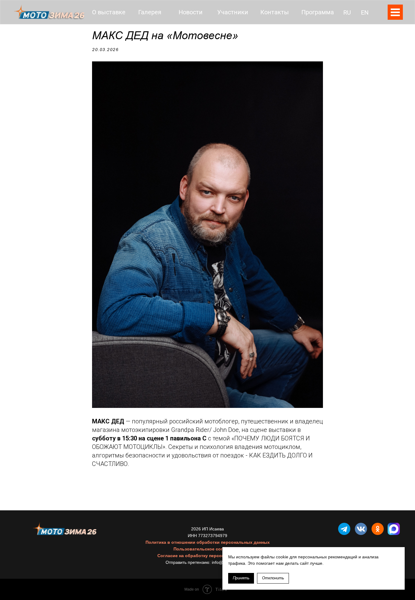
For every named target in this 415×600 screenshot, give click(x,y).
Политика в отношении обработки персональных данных (208, 542)
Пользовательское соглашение (207, 549)
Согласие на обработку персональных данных (207, 555)
